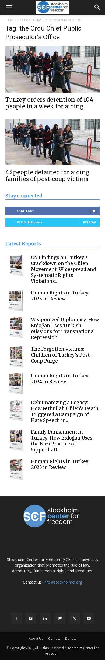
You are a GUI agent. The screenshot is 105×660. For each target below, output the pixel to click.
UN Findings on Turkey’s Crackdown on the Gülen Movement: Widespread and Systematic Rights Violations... (63, 269)
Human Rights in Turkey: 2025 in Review (60, 296)
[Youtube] (88, 618)
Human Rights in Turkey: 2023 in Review (60, 464)
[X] (74, 618)
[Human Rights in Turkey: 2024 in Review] (16, 383)
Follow (89, 222)
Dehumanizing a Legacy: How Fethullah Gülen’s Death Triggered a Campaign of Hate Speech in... (65, 411)
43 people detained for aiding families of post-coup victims (47, 176)
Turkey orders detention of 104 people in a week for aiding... (49, 103)
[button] (9, 7)
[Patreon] (59, 618)
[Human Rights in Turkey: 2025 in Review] (16, 300)
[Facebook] (16, 618)
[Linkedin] (45, 618)
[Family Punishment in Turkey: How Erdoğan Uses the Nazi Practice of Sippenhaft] (16, 440)
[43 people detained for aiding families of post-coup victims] (52, 142)
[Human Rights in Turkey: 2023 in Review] (16, 469)
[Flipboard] (30, 618)
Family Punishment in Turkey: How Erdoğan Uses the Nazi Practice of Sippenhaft (61, 441)
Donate (70, 638)
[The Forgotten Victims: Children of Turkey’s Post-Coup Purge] (16, 357)
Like (93, 211)
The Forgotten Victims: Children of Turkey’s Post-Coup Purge (61, 355)
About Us (36, 638)
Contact (54, 638)
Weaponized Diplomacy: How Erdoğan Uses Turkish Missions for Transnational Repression (65, 328)
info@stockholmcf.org (63, 582)
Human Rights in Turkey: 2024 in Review (60, 379)
